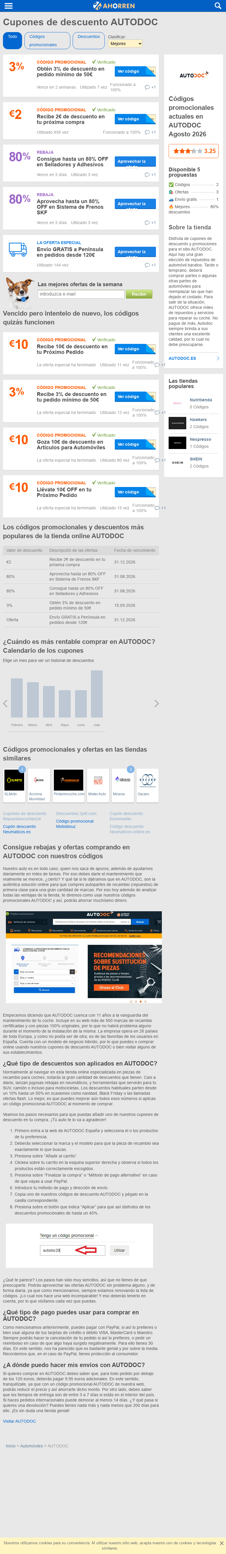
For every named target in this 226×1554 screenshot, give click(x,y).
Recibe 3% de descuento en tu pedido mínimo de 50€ (72, 397)
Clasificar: (117, 36)
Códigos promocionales (43, 40)
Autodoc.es (182, 358)
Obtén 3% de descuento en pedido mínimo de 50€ (70, 71)
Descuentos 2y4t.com (76, 813)
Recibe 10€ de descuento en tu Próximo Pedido (72, 349)
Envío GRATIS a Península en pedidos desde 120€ (70, 252)
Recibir (139, 293)
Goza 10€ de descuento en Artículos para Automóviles (71, 444)
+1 (153, 87)
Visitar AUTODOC (19, 1421)
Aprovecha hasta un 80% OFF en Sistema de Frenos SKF (70, 207)
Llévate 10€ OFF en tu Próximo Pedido (64, 492)
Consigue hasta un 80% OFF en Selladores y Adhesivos (72, 162)
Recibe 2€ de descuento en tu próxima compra (71, 119)
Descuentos (89, 36)
